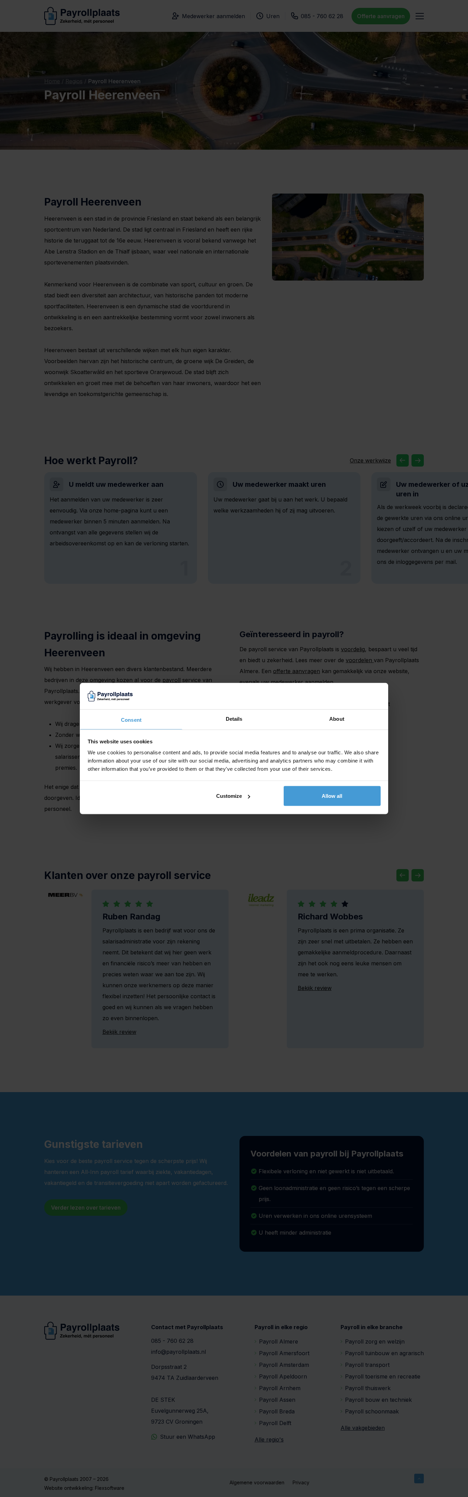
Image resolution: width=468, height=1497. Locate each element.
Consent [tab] (131, 719)
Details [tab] (234, 718)
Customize (229, 796)
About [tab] (336, 718)
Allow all (332, 796)
